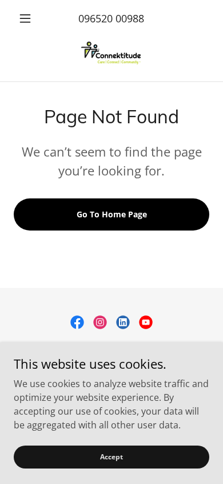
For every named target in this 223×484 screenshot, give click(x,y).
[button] (28, 18)
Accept (111, 457)
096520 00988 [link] (111, 18)
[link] (111, 54)
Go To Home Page (112, 214)
